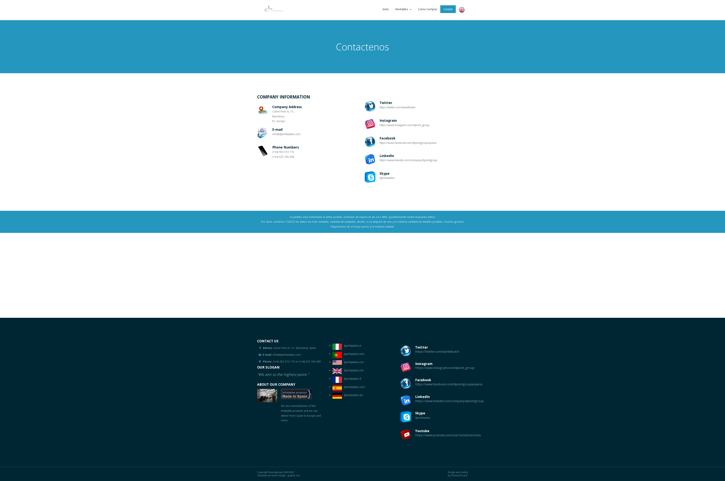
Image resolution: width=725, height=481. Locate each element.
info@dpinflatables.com (282, 354)
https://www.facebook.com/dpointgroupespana (448, 384)
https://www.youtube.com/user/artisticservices (448, 435)
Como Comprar (427, 9)
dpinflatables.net (353, 362)
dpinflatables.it (352, 345)
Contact (448, 9)
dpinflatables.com (354, 387)
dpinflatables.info (354, 354)
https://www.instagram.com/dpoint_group (444, 368)
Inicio (386, 9)
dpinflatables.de (353, 395)
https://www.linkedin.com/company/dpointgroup (449, 401)
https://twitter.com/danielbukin (437, 351)
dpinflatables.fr (353, 378)
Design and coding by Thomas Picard (458, 474)
